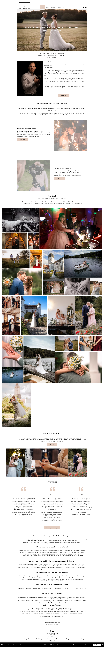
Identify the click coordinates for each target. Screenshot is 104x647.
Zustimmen (96, 644)
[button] (47, 7)
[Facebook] (83, 7)
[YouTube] (86, 7)
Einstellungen (88, 644)
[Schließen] (102, 645)
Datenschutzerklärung (75, 644)
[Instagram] (81, 7)
